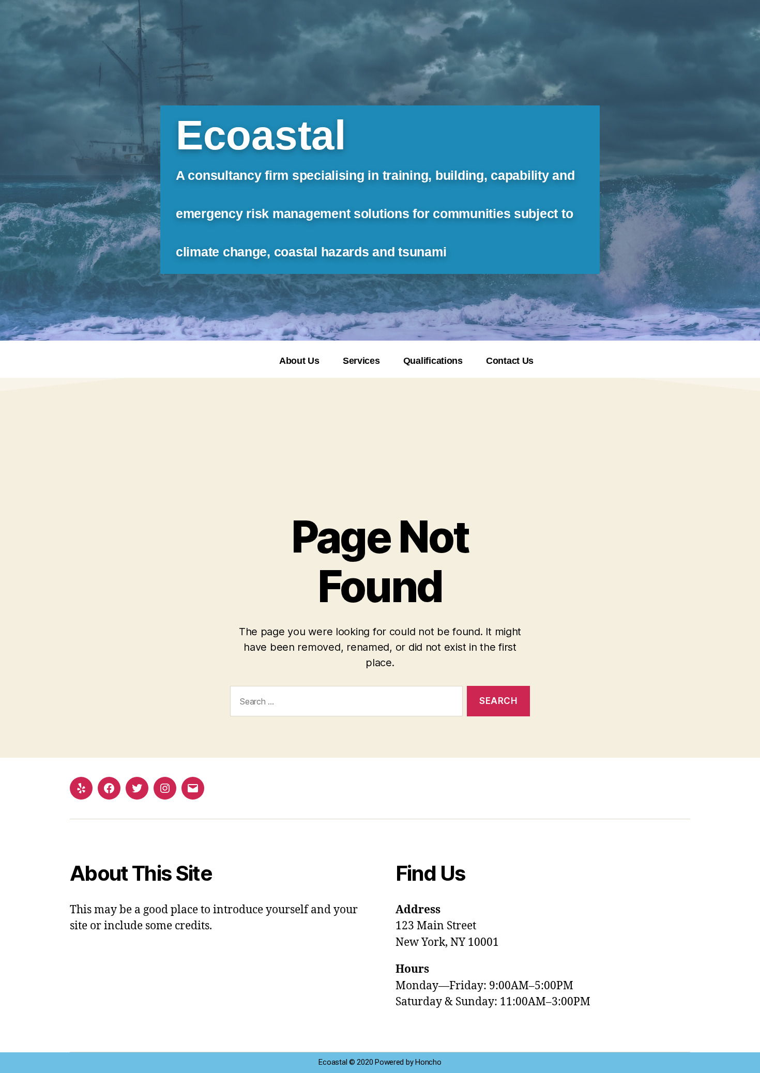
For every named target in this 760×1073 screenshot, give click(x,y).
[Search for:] (344, 703)
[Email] (192, 788)
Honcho (428, 1062)
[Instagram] (165, 788)
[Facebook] (109, 788)
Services (361, 361)
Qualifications (433, 361)
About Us (299, 361)
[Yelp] (81, 788)
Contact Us (510, 361)
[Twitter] (137, 788)
